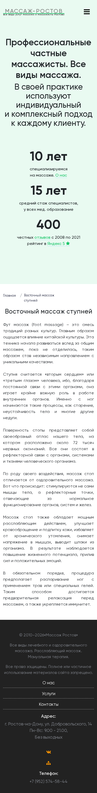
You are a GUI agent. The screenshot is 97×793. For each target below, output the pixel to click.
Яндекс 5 (56, 243)
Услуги (48, 693)
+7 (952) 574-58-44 (48, 781)
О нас (61, 175)
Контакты (48, 704)
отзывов (42, 237)
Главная (9, 295)
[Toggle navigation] (86, 12)
